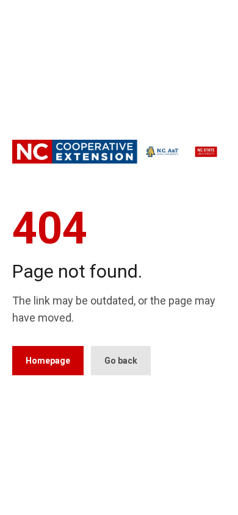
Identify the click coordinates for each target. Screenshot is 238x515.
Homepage (48, 361)
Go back (120, 361)
